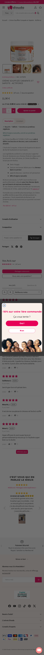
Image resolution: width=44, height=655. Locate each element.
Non (22, 331)
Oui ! (22, 323)
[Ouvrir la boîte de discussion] (39, 650)
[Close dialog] (4, 305)
